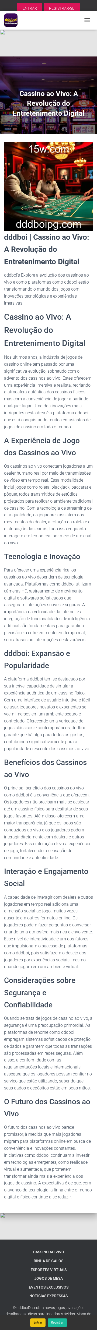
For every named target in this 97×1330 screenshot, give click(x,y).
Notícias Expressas (48, 1296)
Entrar (37, 1322)
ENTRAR (30, 8)
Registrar (57, 1322)
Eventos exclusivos (48, 1287)
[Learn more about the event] (48, 43)
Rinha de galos (48, 1261)
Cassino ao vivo (48, 1252)
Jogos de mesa (48, 1278)
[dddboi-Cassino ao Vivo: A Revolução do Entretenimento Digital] (13, 20)
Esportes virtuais (49, 1270)
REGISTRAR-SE (61, 8)
